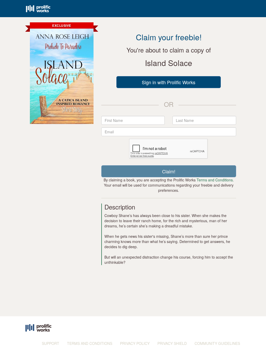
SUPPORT (50, 343)
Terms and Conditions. (215, 179)
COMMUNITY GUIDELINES (217, 343)
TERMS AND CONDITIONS (89, 343)
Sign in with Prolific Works (168, 82)
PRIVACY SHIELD (172, 343)
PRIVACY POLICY (135, 343)
